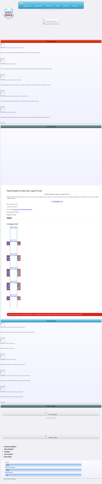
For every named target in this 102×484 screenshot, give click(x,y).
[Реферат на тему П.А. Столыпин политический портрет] (13, 261)
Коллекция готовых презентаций (22, 209)
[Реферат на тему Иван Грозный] (13, 288)
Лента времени (49, 5)
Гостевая (58, 5)
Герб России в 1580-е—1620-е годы (7, 343)
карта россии (66, 5)
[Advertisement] (51, 150)
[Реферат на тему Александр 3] (13, 302)
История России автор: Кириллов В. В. (8, 63)
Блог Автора (75, 5)
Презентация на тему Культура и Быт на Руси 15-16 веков (12, 47)
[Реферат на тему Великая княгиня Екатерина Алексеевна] (13, 274)
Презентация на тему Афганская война (8, 112)
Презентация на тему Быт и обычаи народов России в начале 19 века (15, 96)
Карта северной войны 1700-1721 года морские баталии (12, 391)
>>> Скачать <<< (57, 201)
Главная (27, 5)
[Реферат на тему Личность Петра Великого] (13, 247)
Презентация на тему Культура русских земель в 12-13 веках (13, 327)
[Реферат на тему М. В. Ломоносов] (13, 233)
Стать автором (53, 414)
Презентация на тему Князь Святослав (8, 359)
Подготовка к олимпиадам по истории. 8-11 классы (11, 79)
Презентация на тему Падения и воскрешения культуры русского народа (15, 375)
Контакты (38, 5)
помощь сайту (53, 437)
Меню (21, 3)
